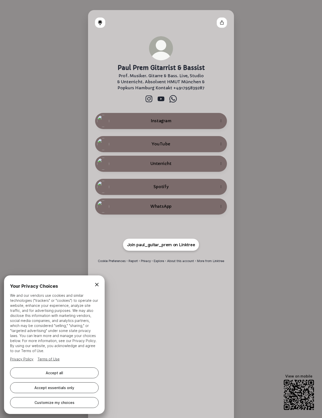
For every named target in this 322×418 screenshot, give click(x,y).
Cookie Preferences (112, 261)
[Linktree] (100, 23)
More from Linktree (210, 261)
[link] (149, 99)
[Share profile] (222, 23)
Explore (159, 261)
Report (133, 261)
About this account (180, 261)
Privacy (146, 261)
